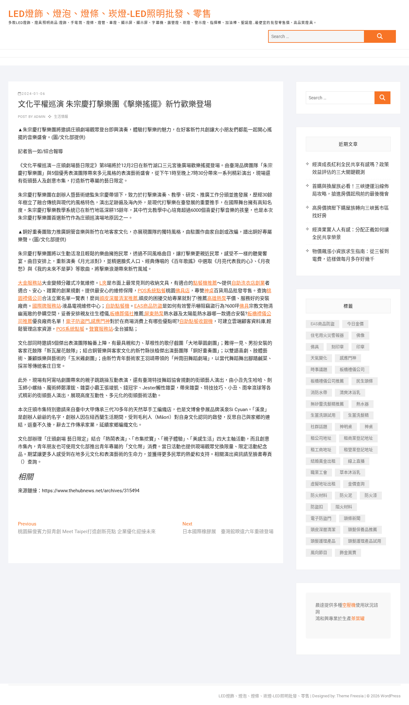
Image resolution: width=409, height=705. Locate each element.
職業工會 (319, 472)
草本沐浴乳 (350, 472)
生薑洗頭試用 (323, 415)
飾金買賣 (348, 552)
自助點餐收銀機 (196, 321)
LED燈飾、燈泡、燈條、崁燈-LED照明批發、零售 (110, 14)
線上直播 (356, 461)
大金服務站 (30, 283)
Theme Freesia (350, 696)
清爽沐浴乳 (350, 392)
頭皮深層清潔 (323, 529)
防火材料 (319, 495)
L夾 (103, 283)
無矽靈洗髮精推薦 (327, 404)
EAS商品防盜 (148, 306)
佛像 (360, 335)
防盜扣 (317, 506)
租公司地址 (321, 438)
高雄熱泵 (216, 298)
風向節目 (319, 552)
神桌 (209, 291)
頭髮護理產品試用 (364, 541)
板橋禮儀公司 (352, 369)
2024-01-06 (33, 94)
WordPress (391, 696)
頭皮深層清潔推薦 (118, 298)
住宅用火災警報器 (327, 335)
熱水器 (362, 404)
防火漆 (371, 495)
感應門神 (100, 321)
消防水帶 (319, 392)
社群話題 (319, 426)
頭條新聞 (352, 518)
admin (39, 117)
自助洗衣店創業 (248, 283)
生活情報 (61, 117)
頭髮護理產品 (323, 541)
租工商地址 (321, 449)
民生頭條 (364, 381)
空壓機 (349, 605)
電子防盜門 (78, 321)
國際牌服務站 (46, 306)
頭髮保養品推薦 (362, 529)
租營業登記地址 (358, 449)
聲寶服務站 (101, 329)
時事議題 (319, 369)
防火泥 (346, 495)
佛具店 (182, 291)
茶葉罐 (358, 618)
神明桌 (346, 426)
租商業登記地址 (358, 438)
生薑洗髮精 (358, 415)
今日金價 (355, 323)
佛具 (244, 306)
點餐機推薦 (205, 283)
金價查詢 (356, 483)
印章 (360, 346)
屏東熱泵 (154, 314)
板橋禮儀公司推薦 (327, 381)
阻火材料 (344, 506)
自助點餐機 (117, 306)
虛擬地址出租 (323, 483)
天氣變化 (319, 358)
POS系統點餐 (152, 291)
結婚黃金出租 (323, 461)
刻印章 (337, 346)
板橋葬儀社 (122, 314)
